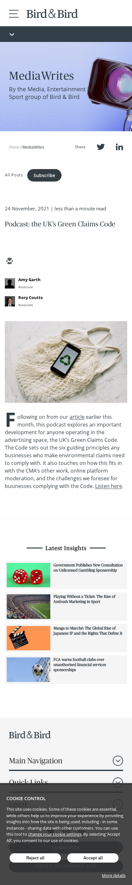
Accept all (93, 858)
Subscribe (44, 175)
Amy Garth (29, 279)
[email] (9, 261)
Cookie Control (26, 798)
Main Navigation (35, 760)
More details (114, 875)
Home (14, 147)
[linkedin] (40, 261)
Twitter (101, 147)
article (77, 416)
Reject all (35, 858)
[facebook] (55, 261)
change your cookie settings (54, 834)
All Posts (14, 174)
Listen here (108, 486)
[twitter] (24, 261)
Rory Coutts (30, 297)
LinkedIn (119, 146)
